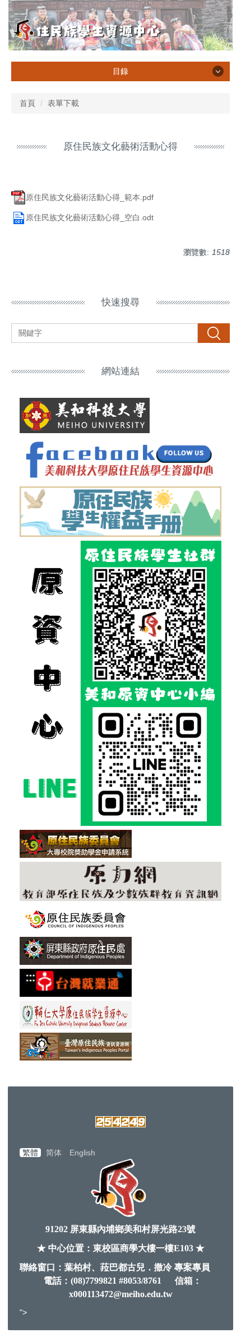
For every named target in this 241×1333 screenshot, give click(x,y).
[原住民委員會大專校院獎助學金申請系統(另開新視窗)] (120, 844)
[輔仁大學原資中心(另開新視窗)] (120, 1015)
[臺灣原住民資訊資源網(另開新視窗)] (120, 1047)
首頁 (27, 103)
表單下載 (63, 103)
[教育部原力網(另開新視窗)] (120, 881)
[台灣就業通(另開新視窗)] (120, 983)
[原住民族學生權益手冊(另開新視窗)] (120, 511)
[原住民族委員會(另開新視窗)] (120, 919)
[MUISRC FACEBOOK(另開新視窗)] (120, 459)
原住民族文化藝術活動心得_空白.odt (90, 217)
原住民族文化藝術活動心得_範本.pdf (90, 197)
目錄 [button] (120, 71)
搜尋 (213, 332)
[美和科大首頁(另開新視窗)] (120, 415)
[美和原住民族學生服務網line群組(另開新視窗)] (120, 683)
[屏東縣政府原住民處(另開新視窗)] (120, 951)
